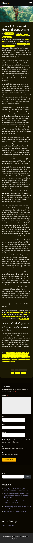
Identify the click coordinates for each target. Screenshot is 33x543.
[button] (30, 3)
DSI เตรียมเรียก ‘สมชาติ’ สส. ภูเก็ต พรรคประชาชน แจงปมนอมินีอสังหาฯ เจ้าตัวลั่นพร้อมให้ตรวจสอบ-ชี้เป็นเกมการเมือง (16, 495)
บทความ (26, 35)
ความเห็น (5, 395)
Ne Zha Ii (23, 373)
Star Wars (18, 312)
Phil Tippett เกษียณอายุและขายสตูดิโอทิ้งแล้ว (15, 511)
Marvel (10, 312)
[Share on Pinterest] (21, 370)
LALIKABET (17, 536)
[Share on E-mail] (25, 370)
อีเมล (3, 424)
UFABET (24, 536)
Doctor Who (24, 318)
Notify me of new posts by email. (10, 454)
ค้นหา (3, 473)
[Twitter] (17, 370)
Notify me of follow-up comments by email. (12, 448)
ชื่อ (3, 416)
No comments (7, 37)
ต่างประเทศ (19, 35)
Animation (17, 373)
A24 (12, 373)
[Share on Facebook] (13, 370)
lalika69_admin (9, 33)
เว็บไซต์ (4, 432)
